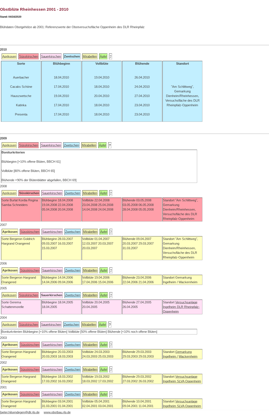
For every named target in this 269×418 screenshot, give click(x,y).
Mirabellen (90, 56)
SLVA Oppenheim (189, 381)
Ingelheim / (170, 356)
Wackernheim (188, 356)
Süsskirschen (28, 56)
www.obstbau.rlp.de (57, 412)
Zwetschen (71, 145)
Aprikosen (9, 56)
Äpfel (103, 56)
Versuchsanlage (186, 302)
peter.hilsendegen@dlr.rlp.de (20, 412)
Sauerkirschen (51, 56)
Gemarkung (183, 352)
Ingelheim (170, 307)
